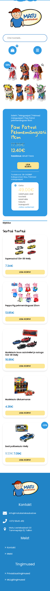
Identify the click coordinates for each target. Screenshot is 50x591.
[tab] (25, 223)
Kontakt (11, 547)
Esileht (14, 115)
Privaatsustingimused (18, 573)
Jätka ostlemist (26, 207)
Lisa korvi (28, 165)
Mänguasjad (24, 115)
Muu (25, 177)
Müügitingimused (16, 579)
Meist (10, 553)
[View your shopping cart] (12, 50)
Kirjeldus (7, 222)
